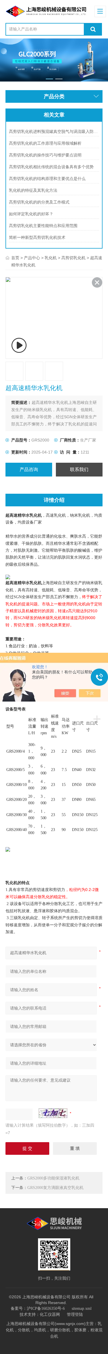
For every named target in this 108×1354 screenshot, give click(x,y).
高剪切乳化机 (73, 258)
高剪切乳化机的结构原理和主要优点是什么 (47, 179)
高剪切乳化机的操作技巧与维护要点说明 (45, 155)
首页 (15, 258)
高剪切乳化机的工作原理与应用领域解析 (45, 143)
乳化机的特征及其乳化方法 (33, 190)
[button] (49, 79)
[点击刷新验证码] (53, 1113)
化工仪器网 (50, 1314)
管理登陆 (75, 1314)
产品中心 (32, 258)
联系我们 (79, 469)
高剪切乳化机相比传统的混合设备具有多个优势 (51, 167)
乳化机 (51, 258)
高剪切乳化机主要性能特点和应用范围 (43, 226)
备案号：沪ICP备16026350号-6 (38, 1308)
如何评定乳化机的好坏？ (31, 214)
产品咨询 (29, 469)
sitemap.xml (82, 1308)
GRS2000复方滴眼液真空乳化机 (55, 1188)
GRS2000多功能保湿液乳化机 (53, 1178)
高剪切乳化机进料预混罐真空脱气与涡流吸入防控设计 (54, 131)
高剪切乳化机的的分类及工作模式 (39, 202)
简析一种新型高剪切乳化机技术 (37, 237)
